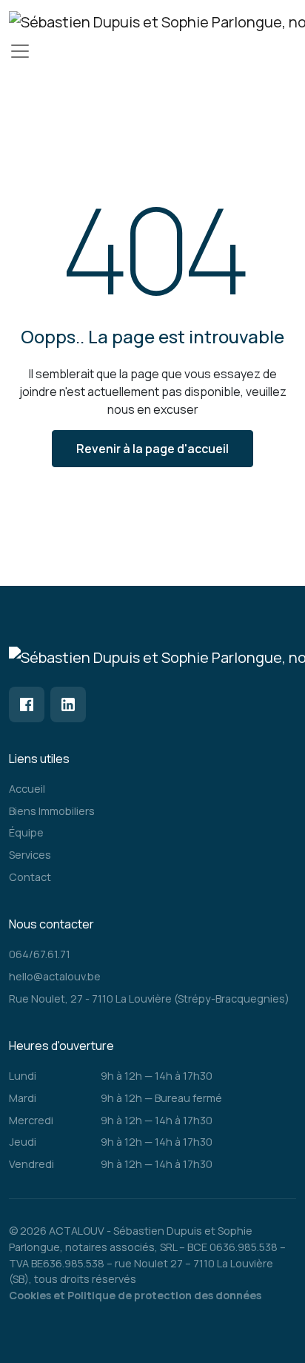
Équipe (26, 832)
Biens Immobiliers (52, 811)
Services (30, 855)
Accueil (27, 789)
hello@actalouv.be (55, 976)
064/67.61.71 (39, 954)
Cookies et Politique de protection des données (135, 1295)
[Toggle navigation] (20, 51)
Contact (30, 877)
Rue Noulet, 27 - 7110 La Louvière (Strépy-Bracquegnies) (149, 998)
